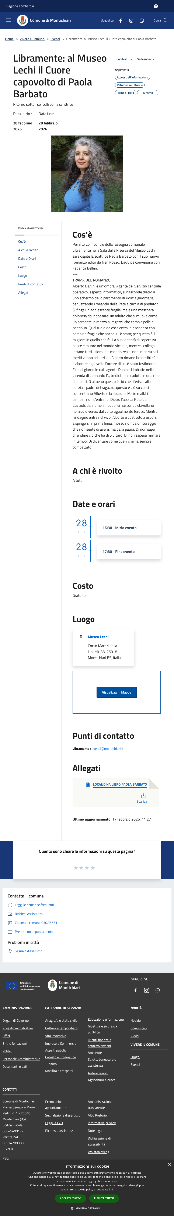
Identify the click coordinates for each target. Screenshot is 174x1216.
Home (9, 38)
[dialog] (87, 1188)
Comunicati (138, 1028)
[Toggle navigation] (8, 20)
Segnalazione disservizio (62, 1115)
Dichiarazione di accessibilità (99, 1141)
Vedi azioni (144, 59)
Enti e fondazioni (15, 1043)
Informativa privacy (102, 1122)
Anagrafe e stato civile (61, 1020)
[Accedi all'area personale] (156, 6)
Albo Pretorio (97, 1115)
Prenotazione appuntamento (55, 1104)
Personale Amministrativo (21, 1058)
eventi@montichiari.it (107, 748)
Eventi (55, 38)
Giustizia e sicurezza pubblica (102, 1029)
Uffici (6, 1035)
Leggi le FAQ (54, 1122)
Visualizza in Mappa (116, 692)
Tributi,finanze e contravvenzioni (99, 1042)
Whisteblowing (98, 1151)
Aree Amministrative (18, 1028)
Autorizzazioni (98, 1073)
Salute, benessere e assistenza (102, 1062)
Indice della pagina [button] (30, 228)
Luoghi (135, 1056)
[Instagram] (129, 20)
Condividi (122, 59)
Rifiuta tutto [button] (104, 1198)
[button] (87, 1208)
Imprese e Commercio (60, 1043)
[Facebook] (119, 20)
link (111, 1189)
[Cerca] (165, 20)
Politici (7, 1051)
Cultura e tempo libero (61, 1028)
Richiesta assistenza (59, 1130)
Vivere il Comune (32, 38)
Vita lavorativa (55, 1035)
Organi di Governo (16, 1020)
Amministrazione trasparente (100, 1104)
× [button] (169, 1164)
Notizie (135, 1020)
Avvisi (134, 1035)
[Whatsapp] (140, 20)
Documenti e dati (15, 1066)
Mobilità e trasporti (59, 1070)
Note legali (95, 1130)
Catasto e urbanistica (60, 1057)
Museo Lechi (98, 637)
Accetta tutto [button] (70, 1198)
